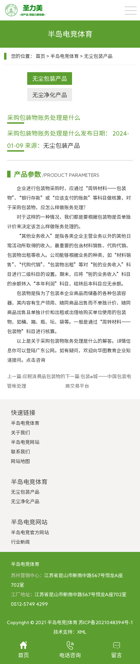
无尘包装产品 (98, 56)
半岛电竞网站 (25, 442)
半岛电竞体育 (64, 56)
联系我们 (20, 451)
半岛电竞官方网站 (30, 532)
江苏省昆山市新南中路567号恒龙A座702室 (80, 594)
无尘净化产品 (49, 95)
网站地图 (20, 461)
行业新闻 (20, 542)
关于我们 (20, 432)
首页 (40, 56)
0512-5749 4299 (29, 604)
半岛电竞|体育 (62, 622)
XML (81, 632)
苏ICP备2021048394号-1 (105, 622)
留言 (116, 655)
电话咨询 (70, 655)
